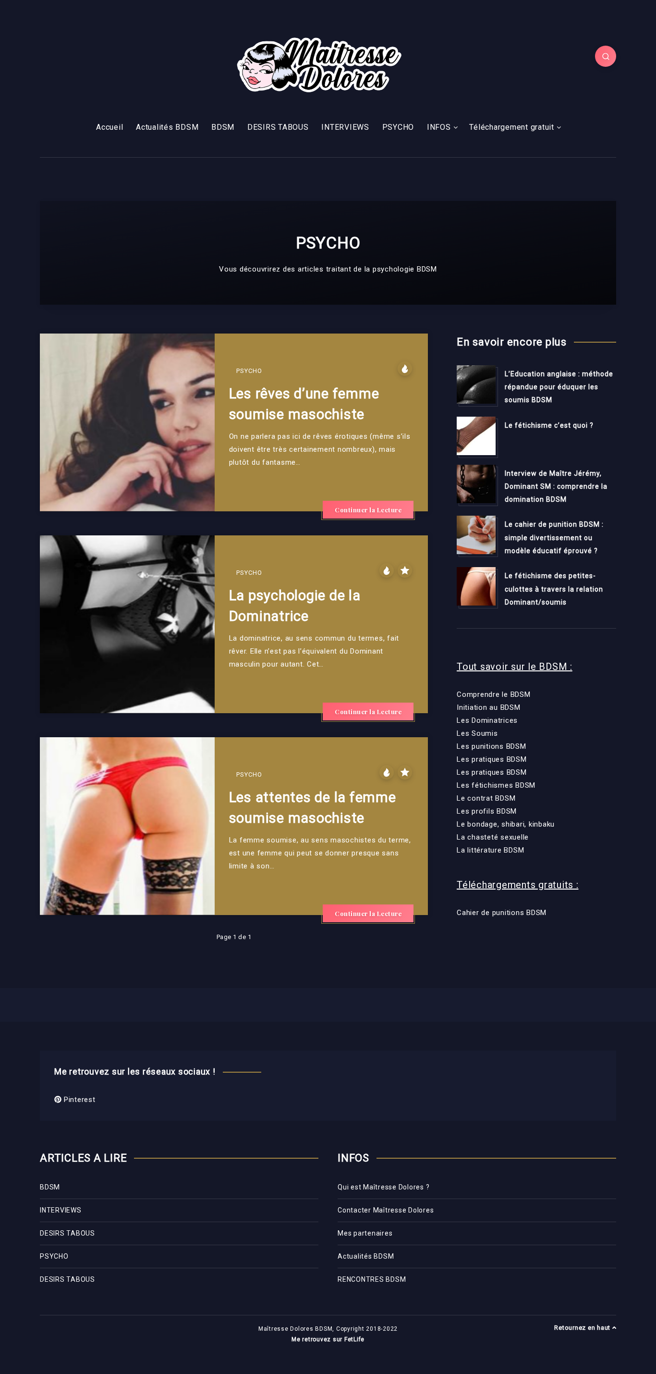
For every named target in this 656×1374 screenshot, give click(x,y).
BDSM (222, 127)
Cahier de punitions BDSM (502, 912)
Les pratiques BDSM (492, 759)
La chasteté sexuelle (493, 837)
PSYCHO (398, 127)
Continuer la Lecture (368, 510)
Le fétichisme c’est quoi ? (549, 425)
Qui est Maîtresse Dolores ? (383, 1187)
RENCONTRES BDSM (372, 1279)
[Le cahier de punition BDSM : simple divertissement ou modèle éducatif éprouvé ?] (476, 535)
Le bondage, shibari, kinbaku (506, 824)
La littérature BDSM (490, 850)
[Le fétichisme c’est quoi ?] (476, 436)
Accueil (109, 127)
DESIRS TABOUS (278, 127)
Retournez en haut (583, 1327)
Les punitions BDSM (491, 746)
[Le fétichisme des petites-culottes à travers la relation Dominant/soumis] (476, 586)
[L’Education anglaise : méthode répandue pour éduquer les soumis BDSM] (476, 384)
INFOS (439, 127)
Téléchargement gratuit (511, 127)
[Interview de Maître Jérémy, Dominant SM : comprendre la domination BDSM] (476, 484)
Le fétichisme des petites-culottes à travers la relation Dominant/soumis (554, 589)
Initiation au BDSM (489, 707)
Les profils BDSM (487, 811)
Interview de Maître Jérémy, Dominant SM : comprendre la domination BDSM (556, 487)
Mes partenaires (365, 1233)
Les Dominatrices (487, 720)
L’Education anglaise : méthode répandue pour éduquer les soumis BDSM (559, 387)
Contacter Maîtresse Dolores (386, 1210)
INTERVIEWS (345, 127)
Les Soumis (477, 733)
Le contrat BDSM (486, 798)
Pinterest (78, 1099)
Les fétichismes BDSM (496, 785)
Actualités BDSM (167, 127)
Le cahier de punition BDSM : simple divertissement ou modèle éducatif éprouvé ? (554, 537)
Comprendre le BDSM (494, 694)
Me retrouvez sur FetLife (328, 1339)
